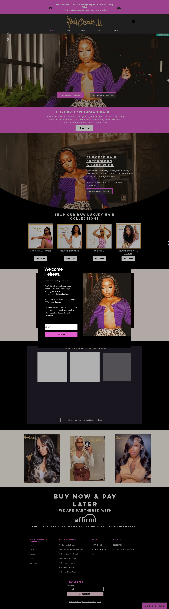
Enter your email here (53, 323)
